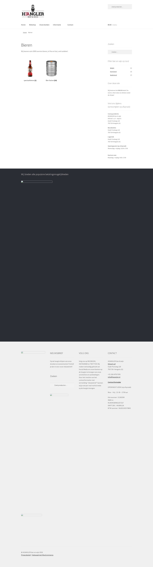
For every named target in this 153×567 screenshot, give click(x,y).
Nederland (113, 75)
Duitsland (113, 72)
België (112, 68)
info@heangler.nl (114, 377)
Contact (70, 25)
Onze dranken (44, 25)
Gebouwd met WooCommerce (42, 555)
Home (23, 25)
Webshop (32, 25)
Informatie (57, 25)
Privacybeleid (26, 555)
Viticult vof (112, 364)
